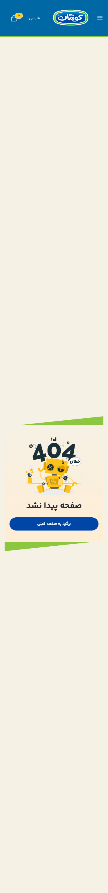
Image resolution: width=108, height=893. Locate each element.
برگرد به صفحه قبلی (54, 524)
